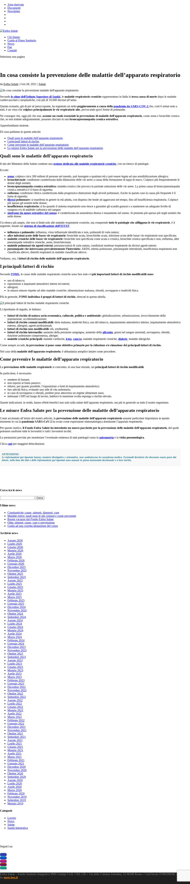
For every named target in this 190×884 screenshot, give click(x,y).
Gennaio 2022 (15, 723)
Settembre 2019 (16, 800)
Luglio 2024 (14, 623)
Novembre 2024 (17, 610)
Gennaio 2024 (15, 643)
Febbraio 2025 (15, 600)
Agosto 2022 (15, 700)
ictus (69, 338)
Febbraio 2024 (15, 640)
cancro (77, 338)
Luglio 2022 (14, 703)
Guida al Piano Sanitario (21, 40)
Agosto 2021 (15, 740)
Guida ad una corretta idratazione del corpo (32, 525)
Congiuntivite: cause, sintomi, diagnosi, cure (33, 512)
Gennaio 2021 (15, 763)
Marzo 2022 (14, 716)
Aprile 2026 (14, 553)
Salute (42, 84)
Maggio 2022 (15, 710)
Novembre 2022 (17, 690)
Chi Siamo (13, 37)
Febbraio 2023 (15, 680)
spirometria (106, 437)
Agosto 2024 (15, 620)
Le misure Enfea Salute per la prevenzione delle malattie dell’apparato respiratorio (55, 148)
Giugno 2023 (15, 667)
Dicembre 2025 (16, 567)
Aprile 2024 (14, 633)
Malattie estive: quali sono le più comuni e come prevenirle (41, 515)
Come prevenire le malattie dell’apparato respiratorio (38, 144)
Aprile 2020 (14, 786)
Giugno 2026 (15, 547)
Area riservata (15, 4)
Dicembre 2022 (16, 687)
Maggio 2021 (15, 750)
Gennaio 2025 (15, 603)
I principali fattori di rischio (23, 141)
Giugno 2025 (15, 587)
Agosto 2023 (15, 660)
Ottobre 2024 (15, 613)
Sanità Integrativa (17, 827)
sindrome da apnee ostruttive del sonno (31, 213)
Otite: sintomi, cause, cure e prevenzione (31, 522)
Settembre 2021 (16, 736)
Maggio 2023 (15, 670)
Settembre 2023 (16, 657)
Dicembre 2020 (16, 766)
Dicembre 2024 (16, 607)
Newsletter (13, 11)
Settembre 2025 (16, 577)
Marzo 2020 (14, 790)
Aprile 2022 (14, 713)
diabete (122, 338)
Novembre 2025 (17, 570)
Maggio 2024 (15, 630)
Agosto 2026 (15, 540)
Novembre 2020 (17, 770)
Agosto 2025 (15, 580)
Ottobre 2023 (15, 653)
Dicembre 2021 (16, 726)
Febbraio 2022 (15, 720)
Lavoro (11, 817)
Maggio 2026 (15, 550)
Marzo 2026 (14, 557)
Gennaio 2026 (15, 563)
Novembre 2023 (17, 650)
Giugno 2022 (15, 706)
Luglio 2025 (14, 583)
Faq (9, 47)
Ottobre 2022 (15, 693)
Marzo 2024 (14, 637)
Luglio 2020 (14, 783)
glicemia (108, 332)
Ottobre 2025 (15, 573)
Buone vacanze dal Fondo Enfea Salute (30, 519)
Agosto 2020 (15, 780)
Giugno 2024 (15, 627)
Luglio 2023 (14, 663)
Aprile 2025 (14, 593)
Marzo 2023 (14, 677)
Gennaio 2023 (15, 683)
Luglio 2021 (14, 743)
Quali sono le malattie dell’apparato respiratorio (35, 138)
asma (10, 176)
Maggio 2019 (15, 803)
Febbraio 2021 (15, 760)
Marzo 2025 (14, 597)
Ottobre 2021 (15, 733)
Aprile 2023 (14, 673)
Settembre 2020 (16, 776)
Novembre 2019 (17, 796)
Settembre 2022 (16, 697)
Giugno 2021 (15, 746)
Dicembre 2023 (16, 647)
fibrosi (11, 199)
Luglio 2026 (14, 543)
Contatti (12, 50)
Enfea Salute (11, 84)
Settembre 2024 (16, 617)
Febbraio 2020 (15, 793)
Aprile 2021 (14, 753)
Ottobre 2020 (15, 773)
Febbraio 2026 (15, 560)
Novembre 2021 (17, 730)
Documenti (13, 7)
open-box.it (11, 877)
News (10, 43)
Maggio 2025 (15, 590)
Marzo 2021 (14, 756)
